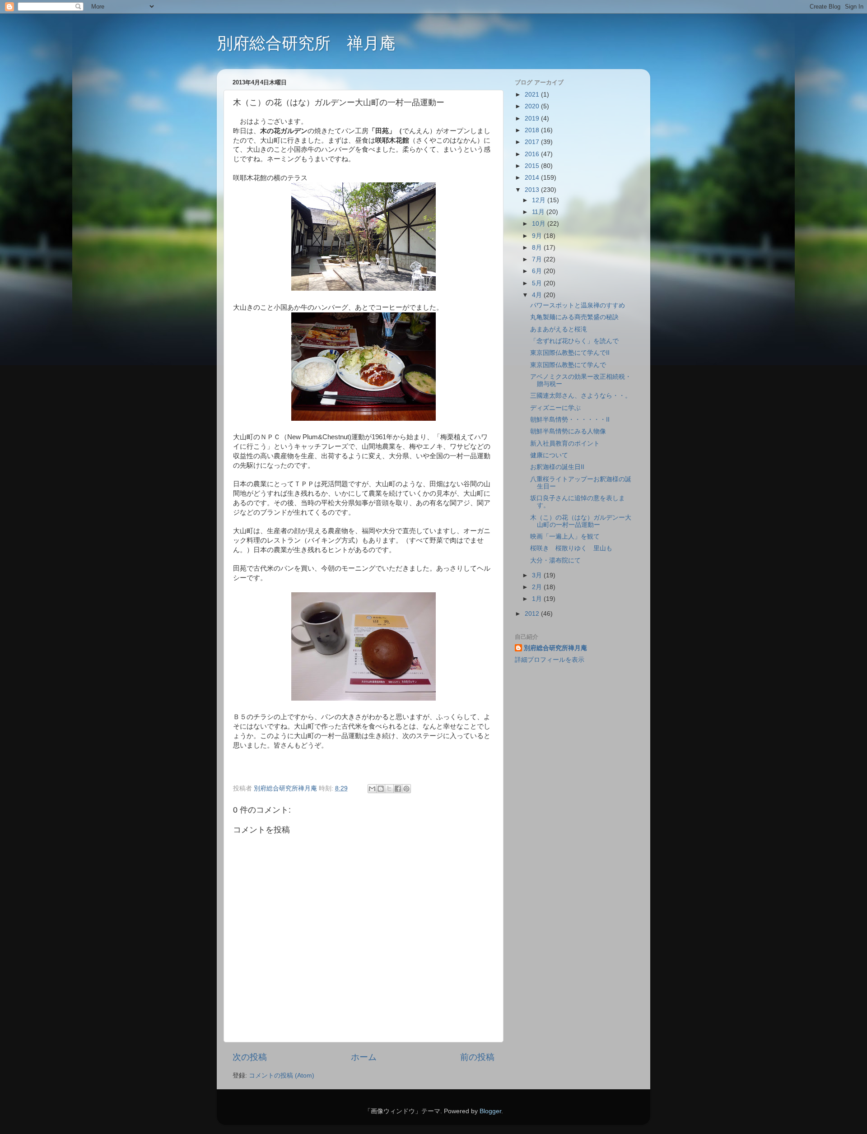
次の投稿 (250, 1057)
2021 (533, 94)
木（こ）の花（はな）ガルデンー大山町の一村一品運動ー (580, 521)
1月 (538, 598)
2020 (533, 106)
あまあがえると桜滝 (558, 329)
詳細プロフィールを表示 (549, 659)
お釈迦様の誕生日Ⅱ (557, 467)
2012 (533, 613)
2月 (538, 587)
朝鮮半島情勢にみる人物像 (568, 431)
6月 (538, 271)
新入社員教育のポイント (565, 443)
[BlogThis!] (380, 788)
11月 (539, 212)
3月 (538, 575)
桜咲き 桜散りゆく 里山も (571, 548)
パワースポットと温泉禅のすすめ (577, 305)
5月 (538, 283)
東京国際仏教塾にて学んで (568, 365)
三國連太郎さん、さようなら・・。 (580, 395)
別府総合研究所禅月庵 (555, 648)
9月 (538, 235)
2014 (533, 177)
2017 (533, 142)
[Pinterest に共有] (406, 788)
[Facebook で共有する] (397, 788)
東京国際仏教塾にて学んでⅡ (570, 352)
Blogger (490, 1111)
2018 (533, 130)
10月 (539, 223)
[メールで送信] (372, 788)
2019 (533, 118)
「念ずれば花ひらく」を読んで (574, 341)
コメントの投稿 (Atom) (281, 1075)
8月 (538, 247)
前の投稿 (477, 1057)
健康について (549, 455)
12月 (539, 200)
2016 (533, 154)
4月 (538, 295)
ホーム (364, 1057)
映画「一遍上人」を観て (565, 536)
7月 (538, 259)
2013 (533, 189)
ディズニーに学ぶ (555, 407)
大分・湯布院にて (555, 560)
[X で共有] (389, 788)
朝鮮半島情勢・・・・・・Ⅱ (570, 419)
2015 (533, 166)
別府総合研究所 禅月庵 (306, 43)
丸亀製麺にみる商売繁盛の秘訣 (574, 317)
